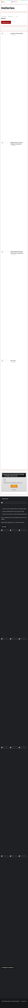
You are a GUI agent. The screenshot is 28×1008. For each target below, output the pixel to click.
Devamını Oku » (6, 22)
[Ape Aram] (5, 414)
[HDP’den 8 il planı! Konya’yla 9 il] (23, 909)
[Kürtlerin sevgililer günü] (5, 909)
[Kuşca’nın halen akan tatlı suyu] (22, 974)
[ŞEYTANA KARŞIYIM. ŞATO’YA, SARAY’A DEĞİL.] (5, 584)
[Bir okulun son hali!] (14, 983)
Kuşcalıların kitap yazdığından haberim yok (12, 482)
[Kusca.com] (14, 1)
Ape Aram (13, 360)
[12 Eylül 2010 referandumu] (23, 801)
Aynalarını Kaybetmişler (16, 33)
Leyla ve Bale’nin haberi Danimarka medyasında (16, 252)
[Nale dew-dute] (5, 983)
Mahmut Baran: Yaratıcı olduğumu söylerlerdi (16, 143)
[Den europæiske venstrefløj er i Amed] (14, 909)
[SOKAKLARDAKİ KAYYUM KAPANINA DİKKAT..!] (5, 640)
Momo (3, 18)
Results (14, 489)
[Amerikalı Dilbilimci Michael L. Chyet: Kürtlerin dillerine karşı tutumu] (14, 801)
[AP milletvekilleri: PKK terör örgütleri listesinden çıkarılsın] (23, 584)
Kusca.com (4, 16)
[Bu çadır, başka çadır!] (14, 584)
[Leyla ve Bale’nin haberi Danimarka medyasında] (5, 305)
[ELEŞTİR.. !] (5, 801)
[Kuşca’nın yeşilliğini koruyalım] (5, 974)
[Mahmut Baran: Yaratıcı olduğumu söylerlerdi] (5, 196)
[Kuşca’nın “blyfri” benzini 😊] (14, 974)
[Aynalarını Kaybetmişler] (5, 87)
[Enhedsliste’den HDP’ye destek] (23, 692)
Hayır (4, 481)
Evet (4, 479)
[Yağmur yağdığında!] (22, 983)
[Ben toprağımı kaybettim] (14, 640)
